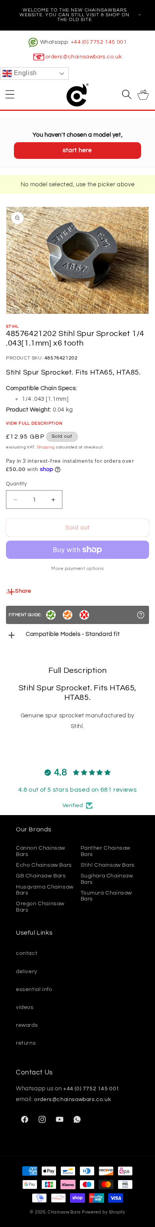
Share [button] (23, 591)
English (24, 73)
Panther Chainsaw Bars (106, 851)
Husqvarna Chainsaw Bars (45, 890)
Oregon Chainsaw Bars (40, 906)
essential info (34, 989)
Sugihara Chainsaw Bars (107, 879)
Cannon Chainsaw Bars (40, 851)
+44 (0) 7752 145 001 (99, 42)
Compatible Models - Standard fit (73, 634)
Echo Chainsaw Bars (44, 865)
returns (26, 1043)
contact (26, 953)
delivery (26, 971)
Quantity (16, 484)
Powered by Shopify (103, 1212)
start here (77, 150)
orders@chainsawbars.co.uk (83, 57)
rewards (27, 1025)
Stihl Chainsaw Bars (108, 865)
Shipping (46, 447)
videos (25, 1007)
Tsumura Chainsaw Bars (106, 896)
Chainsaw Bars (64, 1212)
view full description (34, 423)
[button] (10, 94)
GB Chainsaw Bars (41, 876)
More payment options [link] (77, 568)
